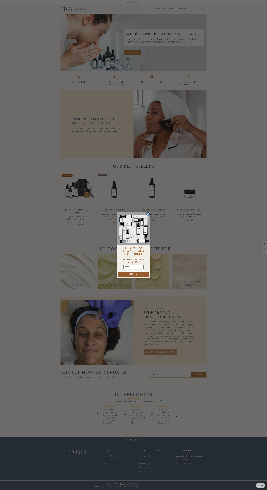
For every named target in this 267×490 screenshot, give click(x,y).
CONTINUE (133, 274)
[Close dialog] (148, 214)
